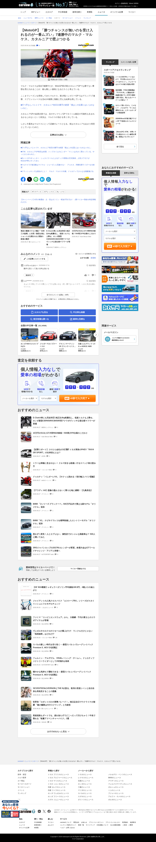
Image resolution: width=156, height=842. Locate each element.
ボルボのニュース (115, 800)
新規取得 (124, 3)
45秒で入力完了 (78, 398)
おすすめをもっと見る (57, 731)
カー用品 (21, 781)
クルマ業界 (22, 778)
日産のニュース (84, 781)
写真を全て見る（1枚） (60, 79)
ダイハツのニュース (85, 800)
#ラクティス (36, 192)
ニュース (101, 12)
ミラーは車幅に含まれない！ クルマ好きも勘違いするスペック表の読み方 (64, 464)
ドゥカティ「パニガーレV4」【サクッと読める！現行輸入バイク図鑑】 (64, 477)
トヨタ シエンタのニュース (58, 784)
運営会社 (76, 822)
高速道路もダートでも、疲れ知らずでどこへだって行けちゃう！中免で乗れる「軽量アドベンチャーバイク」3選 (64, 717)
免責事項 (133, 822)
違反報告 (92, 265)
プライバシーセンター (113, 822)
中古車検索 (62, 12)
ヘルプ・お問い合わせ (67, 828)
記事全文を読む (57, 135)
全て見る (120, 147)
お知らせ (84, 822)
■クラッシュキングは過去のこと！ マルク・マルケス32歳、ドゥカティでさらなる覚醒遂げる (57, 171)
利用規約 (125, 822)
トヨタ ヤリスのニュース (57, 781)
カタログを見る (41, 312)
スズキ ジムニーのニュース (58, 800)
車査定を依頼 (111, 173)
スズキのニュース (85, 796)
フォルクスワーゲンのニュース (120, 784)
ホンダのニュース (85, 784)
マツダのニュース (85, 790)
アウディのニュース (116, 781)
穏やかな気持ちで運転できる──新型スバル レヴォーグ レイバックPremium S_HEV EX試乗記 (62, 673)
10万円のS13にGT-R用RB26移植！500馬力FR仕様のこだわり (84, 232)
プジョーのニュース (116, 793)
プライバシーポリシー (96, 822)
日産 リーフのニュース (56, 790)
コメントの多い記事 (128, 62)
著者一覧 (81, 825)
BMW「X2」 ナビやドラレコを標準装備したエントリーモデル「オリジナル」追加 (64, 522)
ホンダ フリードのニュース (58, 796)
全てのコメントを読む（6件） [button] (58, 295)
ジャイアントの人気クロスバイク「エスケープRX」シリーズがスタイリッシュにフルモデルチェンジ (63, 602)
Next (96, 220)
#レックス (61, 192)
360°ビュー (35, 12)
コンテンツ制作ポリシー (68, 825)
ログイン (118, 3)
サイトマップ (90, 825)
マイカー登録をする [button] (78, 569)
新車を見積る (79, 319)
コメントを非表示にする (87, 254)
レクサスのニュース (85, 778)
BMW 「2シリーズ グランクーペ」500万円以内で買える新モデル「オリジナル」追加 (64, 505)
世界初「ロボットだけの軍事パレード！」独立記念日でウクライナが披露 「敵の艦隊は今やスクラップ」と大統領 (64, 703)
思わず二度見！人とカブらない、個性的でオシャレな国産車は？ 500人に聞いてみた (64, 535)
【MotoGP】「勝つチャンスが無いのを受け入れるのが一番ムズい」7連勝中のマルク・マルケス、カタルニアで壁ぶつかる (57, 34)
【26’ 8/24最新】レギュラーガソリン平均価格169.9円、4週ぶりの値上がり (64, 588)
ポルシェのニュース (116, 787)
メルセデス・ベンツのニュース (120, 774)
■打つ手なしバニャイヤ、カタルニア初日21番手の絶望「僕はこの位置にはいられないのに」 (56, 148)
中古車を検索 (79, 312)
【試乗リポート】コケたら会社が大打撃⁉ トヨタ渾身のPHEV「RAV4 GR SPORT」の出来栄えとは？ (63, 451)
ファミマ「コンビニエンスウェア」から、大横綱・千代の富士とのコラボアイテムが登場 (64, 618)
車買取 (89, 12)
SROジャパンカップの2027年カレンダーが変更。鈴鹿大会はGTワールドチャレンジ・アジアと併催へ (64, 549)
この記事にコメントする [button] (35, 259)
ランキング (110, 62)
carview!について (65, 822)
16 (88, 275)
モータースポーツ (24, 784)
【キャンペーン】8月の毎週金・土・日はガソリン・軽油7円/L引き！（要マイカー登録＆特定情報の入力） (58, 201)
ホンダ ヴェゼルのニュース (58, 793)
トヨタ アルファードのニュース (60, 778)
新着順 (93, 258)
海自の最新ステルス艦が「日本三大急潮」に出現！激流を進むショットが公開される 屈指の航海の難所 (33, 235)
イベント (21, 790)
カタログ (49, 12)
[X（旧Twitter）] (44, 811)
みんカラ (51, 825)
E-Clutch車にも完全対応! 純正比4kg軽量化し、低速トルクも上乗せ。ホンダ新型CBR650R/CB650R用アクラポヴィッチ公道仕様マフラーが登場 (58, 237)
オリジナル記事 (116, 12)
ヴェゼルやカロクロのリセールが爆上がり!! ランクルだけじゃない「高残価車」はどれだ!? (63, 632)
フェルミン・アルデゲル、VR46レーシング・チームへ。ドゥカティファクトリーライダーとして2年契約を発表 (63, 659)
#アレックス (49, 192)
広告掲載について (102, 825)
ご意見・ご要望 (127, 825)
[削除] (19, 799)
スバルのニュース (85, 793)
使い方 (49, 254)
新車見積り (77, 12)
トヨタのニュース (85, 774)
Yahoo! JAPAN (133, 3)
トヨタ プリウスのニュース (58, 774)
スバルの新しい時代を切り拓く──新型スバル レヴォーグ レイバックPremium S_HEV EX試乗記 (63, 646)
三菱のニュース (84, 787)
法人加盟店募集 (115, 825)
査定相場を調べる (41, 319)
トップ (23, 12)
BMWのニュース (114, 778)
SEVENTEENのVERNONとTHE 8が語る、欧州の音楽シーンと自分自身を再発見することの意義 (63, 689)
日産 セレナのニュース (56, 787)
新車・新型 (22, 774)
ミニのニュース (114, 790)
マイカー (132, 12)
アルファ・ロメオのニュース (119, 796)
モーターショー (24, 787)
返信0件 (28, 275)
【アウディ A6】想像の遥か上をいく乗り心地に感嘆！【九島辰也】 (63, 490)
